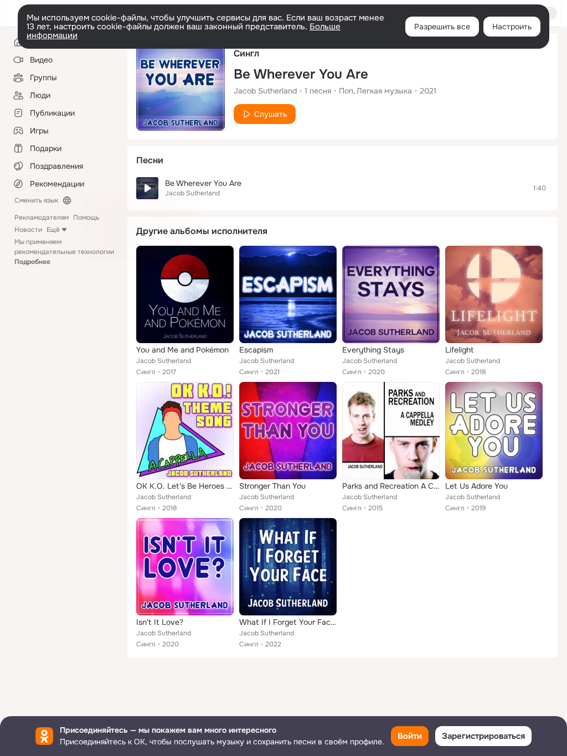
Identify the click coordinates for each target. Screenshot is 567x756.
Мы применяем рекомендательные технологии (64, 251)
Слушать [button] (270, 114)
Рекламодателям (41, 217)
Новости (28, 229)
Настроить (512, 27)
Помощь (86, 217)
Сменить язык (36, 200)
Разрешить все (442, 27)
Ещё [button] (53, 229)
